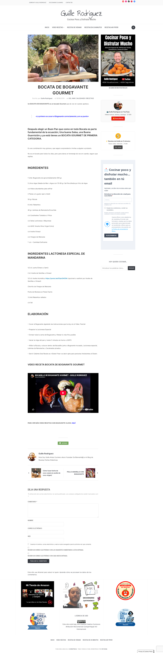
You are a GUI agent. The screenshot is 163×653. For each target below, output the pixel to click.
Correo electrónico (35, 528)
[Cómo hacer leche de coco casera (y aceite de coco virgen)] (36, 473)
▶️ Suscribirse (118, 118)
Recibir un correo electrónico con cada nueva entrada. (48, 556)
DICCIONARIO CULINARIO (56, 2)
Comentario (32, 502)
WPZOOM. (105, 649)
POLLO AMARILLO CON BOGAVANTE (75, 473)
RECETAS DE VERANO (74, 27)
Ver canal (118, 147)
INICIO (47, 27)
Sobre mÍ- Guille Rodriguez (37, 2)
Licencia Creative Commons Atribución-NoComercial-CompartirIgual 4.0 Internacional (83, 626)
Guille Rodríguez (81, 13)
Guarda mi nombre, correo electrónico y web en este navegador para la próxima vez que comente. (60, 544)
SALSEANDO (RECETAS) (85, 98)
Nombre (30, 520)
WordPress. (73, 649)
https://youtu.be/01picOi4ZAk (56, 278)
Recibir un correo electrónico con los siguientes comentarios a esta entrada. (56, 550)
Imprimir (64, 443)
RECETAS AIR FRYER (111, 27)
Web (29, 536)
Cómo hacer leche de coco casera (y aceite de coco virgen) (51, 473)
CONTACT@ (69, 2)
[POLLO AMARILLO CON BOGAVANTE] (90, 473)
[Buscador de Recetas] (125, 590)
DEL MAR (72, 98)
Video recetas (57, 27)
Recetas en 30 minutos (93, 27)
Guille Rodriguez (46, 98)
